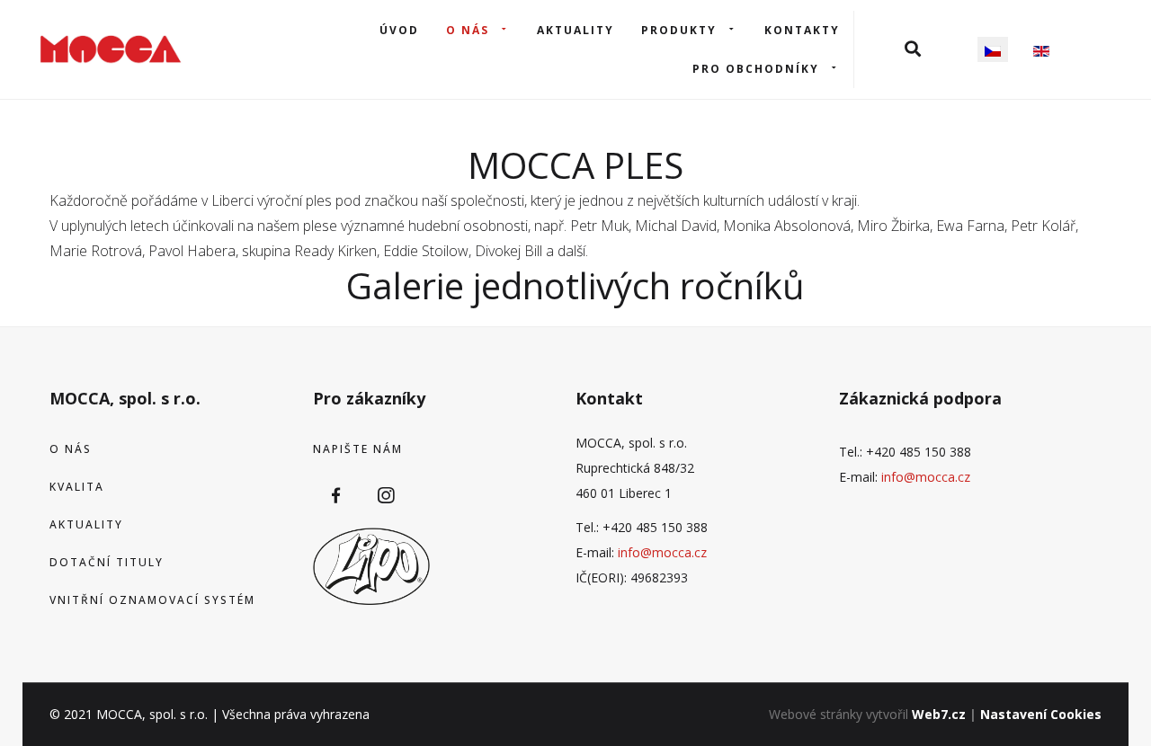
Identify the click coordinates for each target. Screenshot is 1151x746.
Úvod (399, 30)
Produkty (679, 30)
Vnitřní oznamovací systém (152, 600)
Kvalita (76, 486)
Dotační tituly (106, 562)
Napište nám (358, 449)
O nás (467, 30)
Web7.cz (939, 714)
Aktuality (575, 30)
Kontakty (802, 30)
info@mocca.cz (662, 552)
